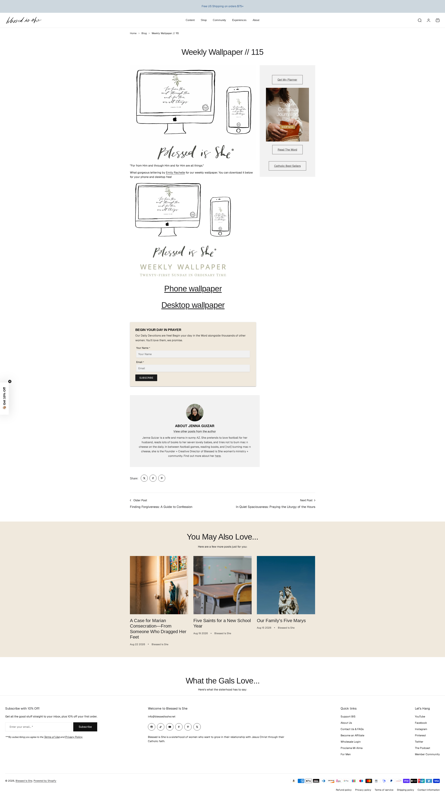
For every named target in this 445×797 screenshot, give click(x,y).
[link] (144, 478)
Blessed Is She (24, 780)
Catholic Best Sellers (287, 166)
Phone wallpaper (193, 288)
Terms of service (384, 789)
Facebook (421, 722)
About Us (346, 722)
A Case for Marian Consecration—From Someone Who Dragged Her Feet (158, 629)
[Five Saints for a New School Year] (222, 585)
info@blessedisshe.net (161, 716)
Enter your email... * (21, 726)
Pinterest (420, 735)
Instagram (421, 729)
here (218, 456)
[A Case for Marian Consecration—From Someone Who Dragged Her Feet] (159, 585)
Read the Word (287, 149)
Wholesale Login (351, 741)
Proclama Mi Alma (351, 748)
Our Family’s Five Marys (281, 620)
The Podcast (422, 748)
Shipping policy (405, 789)
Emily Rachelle (175, 172)
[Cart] (438, 20)
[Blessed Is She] (23, 20)
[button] (4, 398)
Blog (144, 33)
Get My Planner (287, 80)
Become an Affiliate (352, 735)
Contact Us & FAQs (352, 729)
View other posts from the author (194, 431)
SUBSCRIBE (146, 377)
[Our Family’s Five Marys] (286, 585)
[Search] (419, 20)
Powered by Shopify (45, 780)
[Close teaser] (10, 381)
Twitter (419, 741)
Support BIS (348, 716)
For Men (346, 754)
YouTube (420, 716)
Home (133, 33)
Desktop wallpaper (193, 305)
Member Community (427, 754)
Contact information (429, 789)
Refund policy (344, 789)
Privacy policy (363, 789)
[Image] (287, 115)
